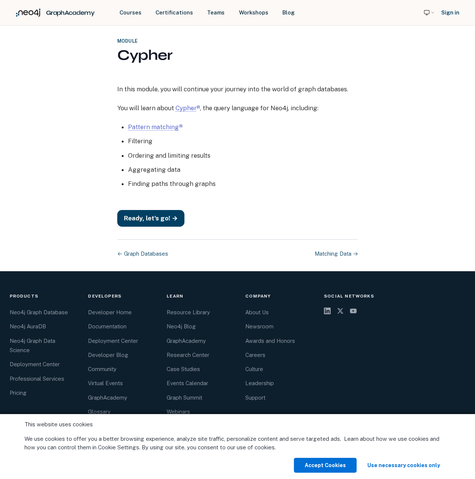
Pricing (18, 393)
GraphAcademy (107, 397)
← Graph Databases (142, 253)
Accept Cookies (325, 465)
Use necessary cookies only (403, 465)
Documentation (107, 326)
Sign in (450, 12)
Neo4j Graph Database (39, 312)
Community (102, 369)
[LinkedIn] (327, 311)
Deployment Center (35, 364)
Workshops (253, 12)
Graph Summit (184, 397)
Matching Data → (336, 253)
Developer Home (110, 312)
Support (255, 397)
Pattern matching (153, 127)
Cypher (186, 108)
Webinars (178, 412)
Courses (130, 12)
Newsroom (259, 326)
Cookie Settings (118, 447)
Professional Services (37, 378)
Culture (254, 369)
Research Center (188, 355)
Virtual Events (105, 383)
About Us (257, 312)
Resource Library (188, 312)
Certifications (174, 12)
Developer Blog (108, 355)
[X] (340, 311)
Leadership (259, 383)
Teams (216, 12)
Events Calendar (187, 383)
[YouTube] (353, 311)
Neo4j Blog (181, 326)
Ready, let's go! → (151, 218)
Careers (255, 355)
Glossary (99, 412)
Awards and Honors (270, 341)
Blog (288, 12)
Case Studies (183, 369)
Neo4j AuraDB (28, 326)
